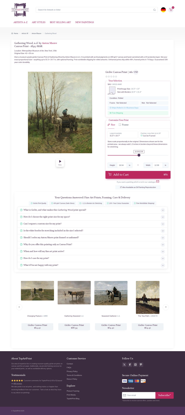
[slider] (139, 155)
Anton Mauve (36, 33)
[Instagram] (135, 364)
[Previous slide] (19, 307)
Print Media (71, 395)
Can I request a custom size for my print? (42, 224)
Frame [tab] (125, 125)
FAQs (69, 367)
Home (16, 33)
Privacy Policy (72, 371)
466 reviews (17, 384)
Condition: (116, 98)
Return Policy (72, 379)
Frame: (118, 103)
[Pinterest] (141, 364)
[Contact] (157, 182)
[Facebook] (130, 364)
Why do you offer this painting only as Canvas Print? (48, 244)
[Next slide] (166, 307)
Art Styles (38, 22)
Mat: (149, 103)
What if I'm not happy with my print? (41, 265)
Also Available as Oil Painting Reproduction (139, 187)
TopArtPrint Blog (73, 399)
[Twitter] (124, 364)
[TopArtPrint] (20, 10)
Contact (70, 364)
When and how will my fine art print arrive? (44, 251)
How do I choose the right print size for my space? (47, 217)
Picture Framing (73, 391)
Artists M (25, 33)
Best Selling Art (60, 22)
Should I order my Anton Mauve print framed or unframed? (51, 238)
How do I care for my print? (36, 258)
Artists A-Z (20, 22)
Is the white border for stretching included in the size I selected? (53, 231)
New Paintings (84, 22)
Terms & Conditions (74, 375)
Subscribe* (164, 395)
